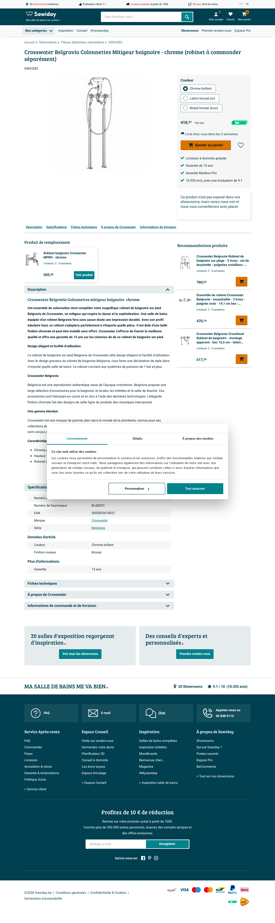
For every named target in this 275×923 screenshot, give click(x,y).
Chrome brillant (201, 88)
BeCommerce (206, 766)
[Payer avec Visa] (184, 890)
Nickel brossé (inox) (204, 108)
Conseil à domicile (95, 760)
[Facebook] (143, 858)
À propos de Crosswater (118, 227)
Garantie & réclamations (41, 773)
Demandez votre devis (98, 747)
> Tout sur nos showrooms (215, 776)
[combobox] (141, 16)
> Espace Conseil (94, 782)
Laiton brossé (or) (202, 98)
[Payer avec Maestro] (196, 890)
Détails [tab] (138, 438)
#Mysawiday (148, 773)
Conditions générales (71, 892)
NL (247, 4)
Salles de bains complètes (158, 740)
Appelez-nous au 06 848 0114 (228, 713)
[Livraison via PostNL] (244, 901)
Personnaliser (134, 488)
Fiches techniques (84, 227)
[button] (240, 145)
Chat (161, 713)
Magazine (146, 766)
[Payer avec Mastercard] (208, 890)
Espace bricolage (94, 773)
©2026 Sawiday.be (38, 892)
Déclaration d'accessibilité (43, 898)
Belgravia (98, 528)
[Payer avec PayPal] (232, 889)
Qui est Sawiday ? (209, 747)
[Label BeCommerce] (232, 902)
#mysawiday (99, 30)
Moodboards (148, 753)
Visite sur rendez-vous (97, 740)
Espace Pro (243, 30)
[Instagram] (156, 858)
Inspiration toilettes (153, 747)
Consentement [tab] (77, 438)
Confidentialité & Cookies (108, 892)
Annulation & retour (38, 766)
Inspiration (65, 30)
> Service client (35, 789)
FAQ (47, 713)
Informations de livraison (158, 227)
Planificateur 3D (93, 753)
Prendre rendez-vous (216, 30)
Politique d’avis (35, 779)
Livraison (30, 760)
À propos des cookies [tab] (197, 438)
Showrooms (189, 30)
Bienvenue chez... (151, 760)
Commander (33, 747)
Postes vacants (207, 753)
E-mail (105, 713)
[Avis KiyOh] (172, 890)
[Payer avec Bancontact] (220, 890)
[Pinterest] (149, 858)
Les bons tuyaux (93, 766)
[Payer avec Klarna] (244, 890)
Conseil (82, 30)
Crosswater (100, 520)
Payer (28, 753)
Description (34, 227)
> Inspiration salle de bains (158, 782)
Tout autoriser (195, 488)
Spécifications (56, 227)
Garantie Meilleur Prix (201, 173)
